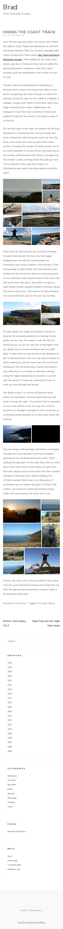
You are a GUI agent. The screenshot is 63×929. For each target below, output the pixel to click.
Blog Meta (11, 784)
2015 (9, 707)
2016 (9, 702)
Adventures (20, 603)
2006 (9, 747)
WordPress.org (13, 869)
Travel (10, 807)
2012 (9, 720)
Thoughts (11, 802)
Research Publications (16, 831)
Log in (9, 856)
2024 (9, 667)
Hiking (51, 603)
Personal (11, 793)
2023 (9, 671)
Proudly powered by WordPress (31, 922)
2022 (9, 676)
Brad (10, 7)
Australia (42, 603)
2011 (9, 724)
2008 (9, 738)
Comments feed (14, 865)
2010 (9, 729)
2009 (9, 733)
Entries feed (12, 860)
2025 (9, 663)
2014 (9, 711)
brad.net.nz (38, 910)
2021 (9, 680)
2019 (9, 689)
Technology (12, 798)
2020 (9, 685)
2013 (9, 716)
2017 (9, 698)
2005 (9, 751)
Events (10, 789)
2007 (9, 742)
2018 (9, 693)
